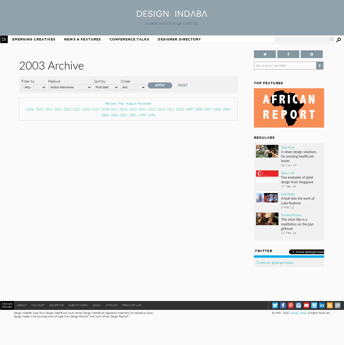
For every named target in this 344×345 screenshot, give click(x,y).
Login (97, 305)
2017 (114, 109)
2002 (124, 115)
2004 (105, 115)
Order (126, 81)
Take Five (287, 147)
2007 (208, 109)
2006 (217, 109)
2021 (77, 109)
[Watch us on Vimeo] (314, 305)
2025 (39, 109)
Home (4, 39)
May (121, 103)
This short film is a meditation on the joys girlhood (297, 224)
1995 (152, 115)
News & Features (82, 39)
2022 (67, 109)
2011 (170, 109)
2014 (142, 109)
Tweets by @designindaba (274, 262)
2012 (161, 109)
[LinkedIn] (322, 305)
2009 (189, 109)
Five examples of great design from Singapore (297, 179)
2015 (133, 109)
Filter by (28, 81)
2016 (124, 109)
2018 (105, 109)
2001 (133, 115)
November (145, 103)
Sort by (100, 81)
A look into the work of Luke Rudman (298, 200)
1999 (142, 115)
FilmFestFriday (291, 215)
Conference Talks (129, 39)
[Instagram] (298, 305)
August (131, 103)
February (111, 103)
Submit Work (78, 305)
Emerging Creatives (33, 39)
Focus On (288, 172)
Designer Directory (179, 39)
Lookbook (288, 193)
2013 (152, 109)
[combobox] (304, 39)
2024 (49, 109)
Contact (37, 305)
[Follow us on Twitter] (265, 54)
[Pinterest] (291, 305)
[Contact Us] (337, 305)
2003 (114, 115)
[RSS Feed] (330, 305)
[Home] (172, 15)
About (22, 305)
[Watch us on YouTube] (306, 305)
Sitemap (111, 305)
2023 (58, 109)
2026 (30, 109)
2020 (86, 109)
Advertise (56, 305)
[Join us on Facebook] (288, 54)
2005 (227, 109)
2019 (95, 109)
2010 (180, 109)
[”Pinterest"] (312, 54)
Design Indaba (298, 313)
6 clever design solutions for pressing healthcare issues (298, 156)
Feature (54, 81)
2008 (198, 109)
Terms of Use (131, 305)
